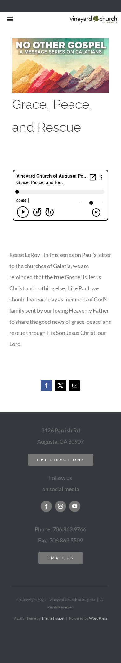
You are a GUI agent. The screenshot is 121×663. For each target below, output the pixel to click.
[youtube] (74, 506)
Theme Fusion (52, 618)
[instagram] (60, 506)
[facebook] (46, 506)
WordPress (98, 618)
